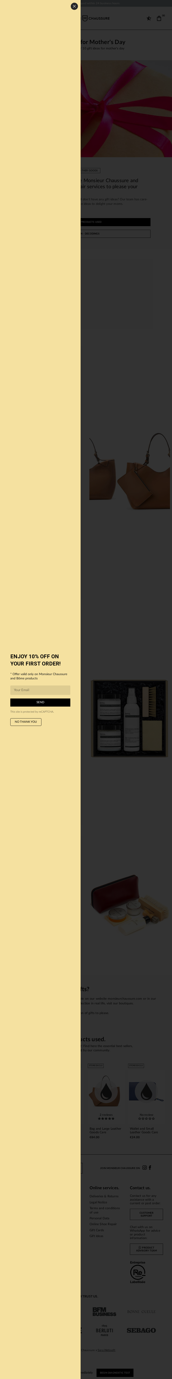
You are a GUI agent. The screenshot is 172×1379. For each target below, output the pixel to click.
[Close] (74, 6)
